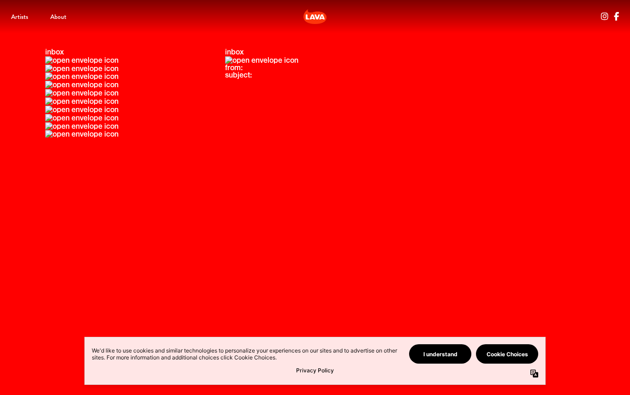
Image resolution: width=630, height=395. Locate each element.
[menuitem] (19, 16)
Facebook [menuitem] (616, 16)
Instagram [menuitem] (604, 16)
